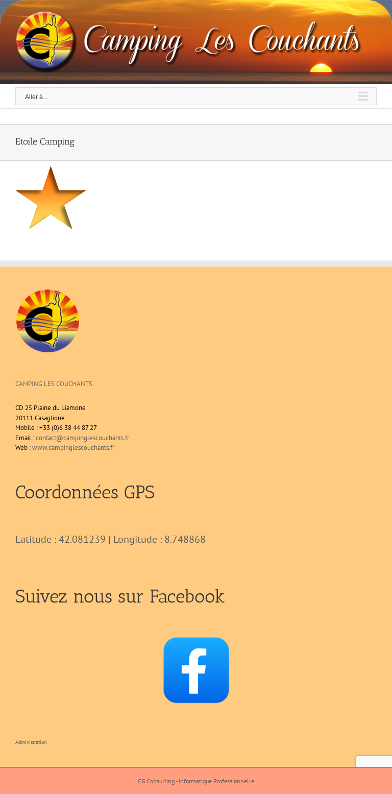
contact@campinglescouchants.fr (82, 438)
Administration (30, 742)
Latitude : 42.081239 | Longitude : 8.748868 (110, 539)
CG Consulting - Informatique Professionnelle (196, 781)
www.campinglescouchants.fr (73, 447)
